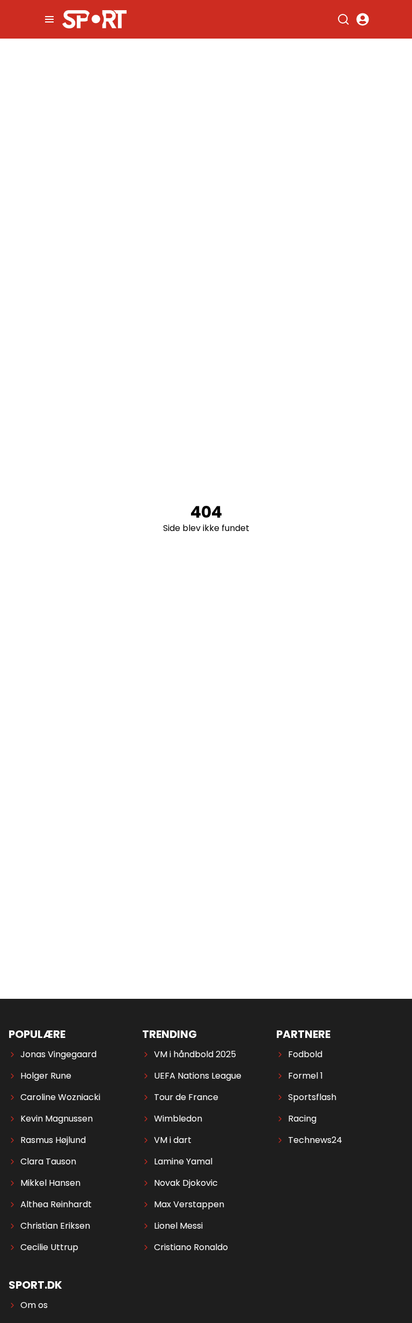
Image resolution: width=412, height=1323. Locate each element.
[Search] (343, 19)
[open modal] (362, 19)
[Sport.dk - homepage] (94, 19)
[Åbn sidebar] (49, 19)
